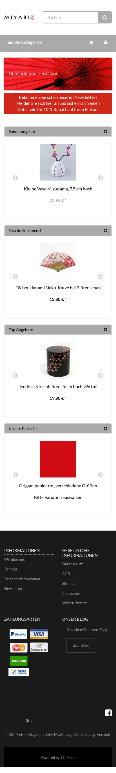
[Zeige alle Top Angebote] (105, 329)
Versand (80, 734)
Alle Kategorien (27, 42)
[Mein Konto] (106, 42)
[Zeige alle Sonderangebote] (105, 131)
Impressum (71, 593)
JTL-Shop (68, 757)
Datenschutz (72, 564)
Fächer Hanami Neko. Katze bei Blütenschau (58, 287)
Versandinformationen (22, 579)
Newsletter (13, 588)
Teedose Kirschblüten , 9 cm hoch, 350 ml (58, 386)
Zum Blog (81, 645)
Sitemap (68, 583)
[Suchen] (104, 17)
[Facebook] (108, 712)
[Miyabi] (19, 17)
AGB (66, 574)
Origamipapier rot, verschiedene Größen (58, 485)
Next (100, 178)
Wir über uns (14, 559)
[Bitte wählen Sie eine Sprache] (29, 720)
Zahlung (10, 569)
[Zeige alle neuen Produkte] (105, 230)
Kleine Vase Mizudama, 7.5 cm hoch (58, 188)
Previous (15, 178)
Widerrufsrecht (74, 603)
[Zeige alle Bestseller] (105, 428)
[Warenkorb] (91, 42)
